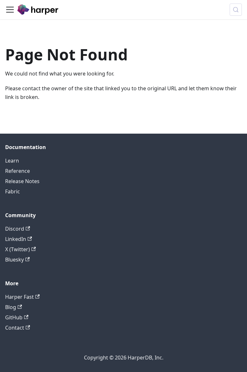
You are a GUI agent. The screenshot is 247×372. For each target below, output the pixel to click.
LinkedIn (15, 239)
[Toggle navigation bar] (10, 9)
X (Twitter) (17, 249)
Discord (14, 228)
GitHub (14, 317)
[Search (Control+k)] (236, 10)
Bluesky (14, 259)
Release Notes (22, 181)
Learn (12, 160)
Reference (17, 170)
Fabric (12, 191)
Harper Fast (19, 296)
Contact (14, 327)
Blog (10, 307)
